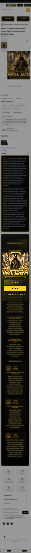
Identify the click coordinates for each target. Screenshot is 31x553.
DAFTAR (15, 288)
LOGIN (15, 282)
